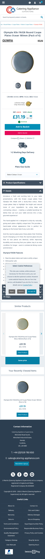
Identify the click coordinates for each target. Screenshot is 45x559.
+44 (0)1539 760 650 (24, 452)
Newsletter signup (21, 463)
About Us (11, 505)
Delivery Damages (34, 514)
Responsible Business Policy (33, 528)
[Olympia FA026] (22, 62)
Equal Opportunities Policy (34, 524)
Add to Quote (22, 133)
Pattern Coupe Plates (27, 24)
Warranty (11, 514)
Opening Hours (34, 544)
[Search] (41, 17)
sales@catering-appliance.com (23, 458)
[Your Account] (35, 2)
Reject (12, 291)
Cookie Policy (27, 285)
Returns (11, 519)
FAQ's (7, 297)
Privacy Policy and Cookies (34, 533)
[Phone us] (30, 2)
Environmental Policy (11, 528)
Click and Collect (33, 510)
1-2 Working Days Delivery (22, 152)
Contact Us (34, 505)
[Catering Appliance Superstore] (22, 9)
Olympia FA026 (38, 24)
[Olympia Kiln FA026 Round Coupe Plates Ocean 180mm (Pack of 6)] (22, 387)
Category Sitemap (11, 540)
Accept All (31, 291)
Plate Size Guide (22, 167)
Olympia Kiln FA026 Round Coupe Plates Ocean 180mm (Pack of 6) (22, 401)
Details (8, 191)
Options (21, 291)
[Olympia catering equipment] (8, 40)
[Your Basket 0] (40, 2)
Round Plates (7, 24)
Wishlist (30, 138)
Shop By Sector (34, 540)
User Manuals (11, 544)
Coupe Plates (16, 24)
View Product (22, 352)
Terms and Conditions (11, 524)
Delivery (11, 510)
